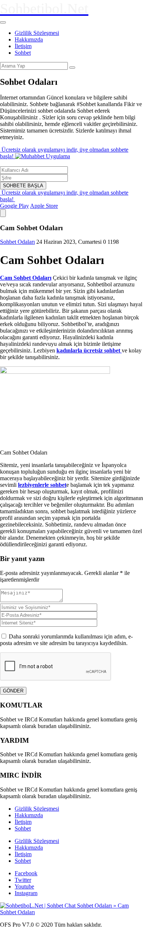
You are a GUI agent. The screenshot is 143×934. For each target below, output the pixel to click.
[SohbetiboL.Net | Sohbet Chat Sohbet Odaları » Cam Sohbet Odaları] (71, 912)
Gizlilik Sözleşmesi (37, 33)
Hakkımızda (29, 39)
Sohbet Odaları (17, 242)
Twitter (23, 880)
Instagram (26, 893)
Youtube (24, 886)
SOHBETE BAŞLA (23, 185)
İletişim (23, 46)
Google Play (14, 206)
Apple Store (44, 206)
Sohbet (23, 53)
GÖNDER (13, 691)
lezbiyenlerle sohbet (42, 485)
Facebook (26, 873)
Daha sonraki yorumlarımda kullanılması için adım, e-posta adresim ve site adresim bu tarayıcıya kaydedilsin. (66, 639)
